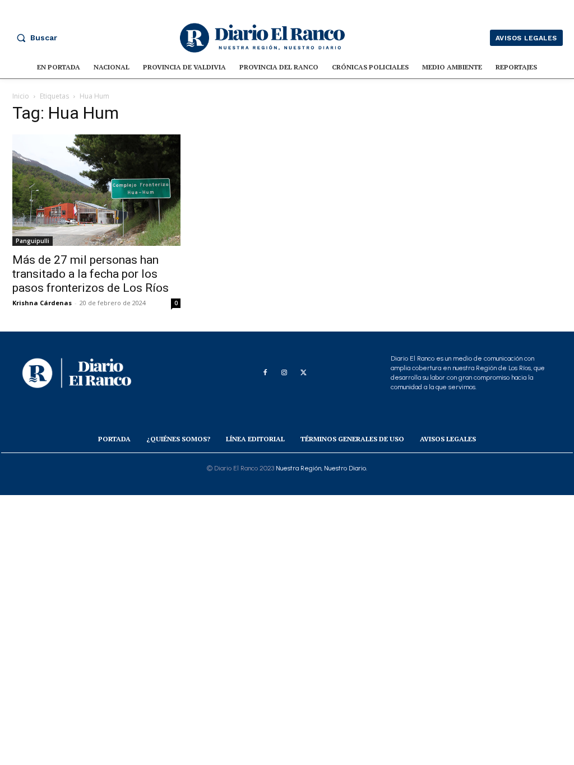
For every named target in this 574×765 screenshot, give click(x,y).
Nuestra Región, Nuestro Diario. (321, 468)
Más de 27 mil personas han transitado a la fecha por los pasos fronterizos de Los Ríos (90, 274)
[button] (34, 37)
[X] (303, 373)
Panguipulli (32, 241)
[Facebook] (265, 373)
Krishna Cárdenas (42, 302)
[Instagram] (284, 373)
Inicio (20, 96)
